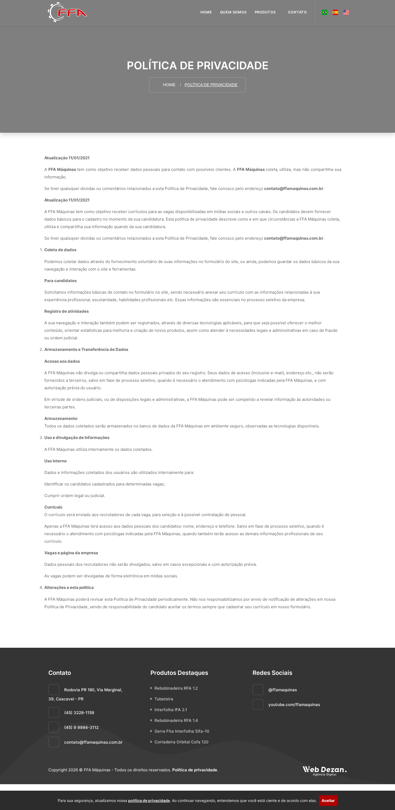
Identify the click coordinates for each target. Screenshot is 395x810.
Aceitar (328, 800)
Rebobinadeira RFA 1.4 (176, 720)
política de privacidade (149, 800)
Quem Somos (233, 12)
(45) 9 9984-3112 (81, 727)
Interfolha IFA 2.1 (171, 709)
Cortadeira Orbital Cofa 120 (182, 741)
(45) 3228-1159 (79, 712)
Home (206, 12)
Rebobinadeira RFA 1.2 (176, 688)
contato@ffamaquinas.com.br (93, 742)
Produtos (265, 12)
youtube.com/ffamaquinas (293, 704)
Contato (297, 12)
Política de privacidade (194, 769)
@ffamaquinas (282, 689)
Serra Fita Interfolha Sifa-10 (182, 731)
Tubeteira (164, 698)
